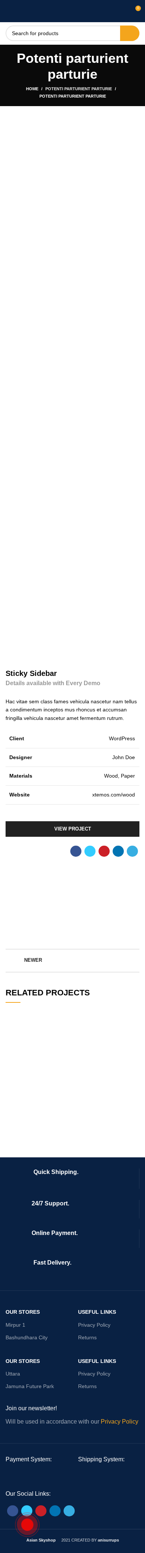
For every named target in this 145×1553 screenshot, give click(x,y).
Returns (87, 1337)
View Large (133, 1015)
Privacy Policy (94, 1325)
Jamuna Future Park (30, 1386)
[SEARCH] (129, 33)
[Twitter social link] (90, 851)
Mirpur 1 (15, 1325)
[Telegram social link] (132, 851)
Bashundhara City (27, 1337)
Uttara (13, 1374)
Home (32, 89)
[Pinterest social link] (104, 851)
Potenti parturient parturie (78, 89)
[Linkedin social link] (118, 851)
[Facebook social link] (75, 851)
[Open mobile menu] (9, 11)
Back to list (72, 960)
